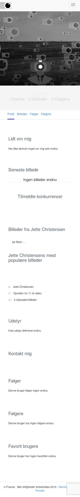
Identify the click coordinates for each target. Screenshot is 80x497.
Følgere (46, 114)
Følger (34, 114)
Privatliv (40, 490)
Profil (10, 114)
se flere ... (18, 242)
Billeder (22, 114)
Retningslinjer (67, 487)
